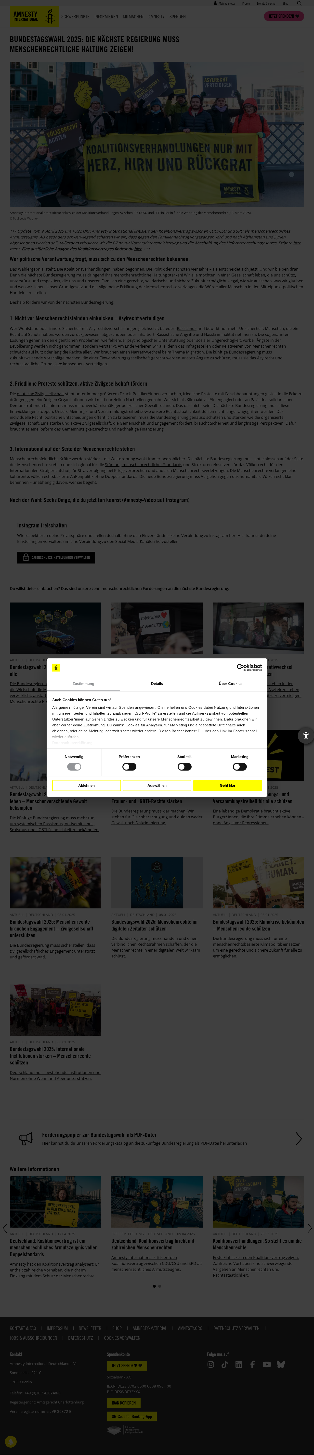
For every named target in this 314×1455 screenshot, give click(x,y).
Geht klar (228, 785)
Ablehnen (86, 785)
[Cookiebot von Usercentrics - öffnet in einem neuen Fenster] (240, 667)
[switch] (129, 767)
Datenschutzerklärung (72, 743)
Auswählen (157, 785)
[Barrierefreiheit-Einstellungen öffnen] (306, 736)
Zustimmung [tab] (83, 684)
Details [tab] (157, 684)
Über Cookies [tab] (230, 684)
